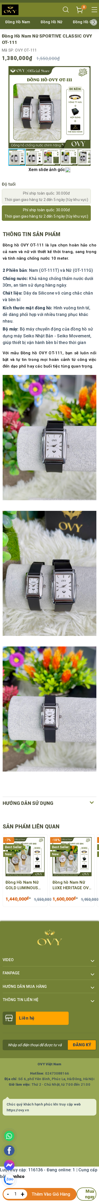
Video (8, 960)
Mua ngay (89, 1194)
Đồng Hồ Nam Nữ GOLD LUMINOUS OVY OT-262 (22, 886)
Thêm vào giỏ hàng (51, 1194)
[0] (79, 9)
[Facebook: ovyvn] (9, 1150)
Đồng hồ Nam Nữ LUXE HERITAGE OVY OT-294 (72, 886)
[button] (86, 107)
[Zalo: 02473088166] (9, 1179)
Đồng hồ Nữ (51, 22)
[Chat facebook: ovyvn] (9, 1165)
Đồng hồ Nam (17, 22)
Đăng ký (82, 1044)
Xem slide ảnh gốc (47, 169)
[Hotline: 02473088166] (9, 1136)
